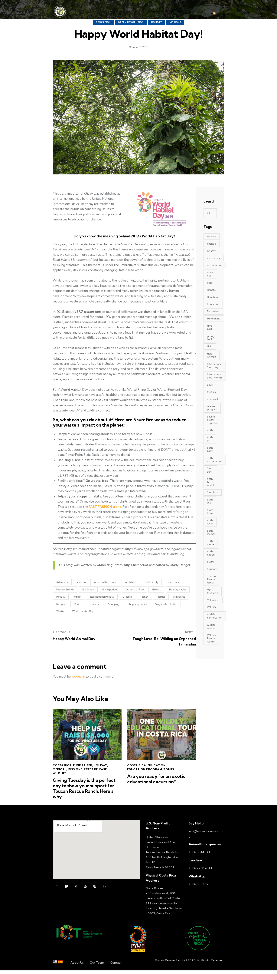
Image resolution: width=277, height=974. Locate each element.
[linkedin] (104, 886)
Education (157, 765)
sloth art (210, 439)
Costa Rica (62, 765)
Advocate (62, 582)
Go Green (88, 589)
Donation (212, 297)
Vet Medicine (212, 591)
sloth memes (211, 532)
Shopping (113, 604)
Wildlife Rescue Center (211, 638)
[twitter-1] (66, 886)
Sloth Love (210, 511)
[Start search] (222, 12)
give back (210, 327)
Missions (75, 769)
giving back (210, 338)
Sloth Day (210, 470)
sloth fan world (210, 482)
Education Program (144, 769)
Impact (77, 596)
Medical (59, 769)
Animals (211, 236)
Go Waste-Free (135, 589)
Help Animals (211, 355)
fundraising (213, 318)
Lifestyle (127, 596)
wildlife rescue (211, 626)
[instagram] (94, 886)
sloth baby (210, 449)
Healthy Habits (177, 589)
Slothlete (212, 492)
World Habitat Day (82, 611)
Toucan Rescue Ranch (211, 579)
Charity (211, 250)
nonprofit (212, 399)
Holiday (60, 596)
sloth (210, 430)
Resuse (96, 604)
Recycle (61, 604)
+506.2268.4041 (200, 868)
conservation (214, 265)
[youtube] (85, 886)
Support (212, 568)
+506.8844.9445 (200, 852)
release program (212, 408)
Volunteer (213, 600)
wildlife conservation (214, 616)
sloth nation (211, 553)
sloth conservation (214, 460)
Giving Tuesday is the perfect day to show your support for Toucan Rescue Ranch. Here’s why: (84, 788)
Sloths (210, 561)
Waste (60, 611)
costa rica (210, 274)
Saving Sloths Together (212, 419)
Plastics (161, 596)
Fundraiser (82, 765)
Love (210, 384)
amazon (81, 582)
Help (209, 346)
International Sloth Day (214, 365)
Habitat (156, 589)
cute (210, 282)
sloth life (210, 501)
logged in (78, 676)
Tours (168, 769)
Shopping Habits (137, 604)
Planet (144, 596)
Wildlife (59, 773)
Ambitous (130, 582)
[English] (55, 962)
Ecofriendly (151, 582)
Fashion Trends (65, 589)
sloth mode (210, 543)
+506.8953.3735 (200, 884)
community (213, 257)
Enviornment (174, 582)
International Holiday (102, 596)
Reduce (78, 604)
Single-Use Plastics (166, 604)
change (211, 243)
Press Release (95, 769)
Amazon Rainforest (105, 582)
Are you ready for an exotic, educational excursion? (157, 779)
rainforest (179, 596)
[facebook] (57, 886)
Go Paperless (109, 589)
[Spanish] (60, 962)
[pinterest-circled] (76, 886)
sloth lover (210, 522)
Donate (211, 289)
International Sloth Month (214, 376)
